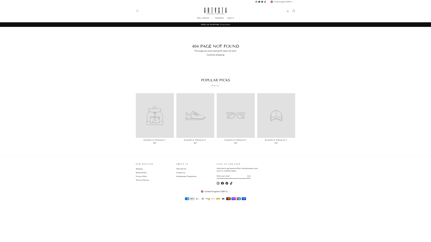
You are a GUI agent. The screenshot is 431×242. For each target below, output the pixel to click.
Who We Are (181, 169)
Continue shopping (215, 54)
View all (215, 85)
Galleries (203, 18)
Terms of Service (142, 180)
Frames (219, 18)
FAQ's (230, 18)
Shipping (139, 169)
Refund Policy (141, 173)
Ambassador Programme (186, 176)
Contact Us (180, 173)
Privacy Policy (141, 176)
